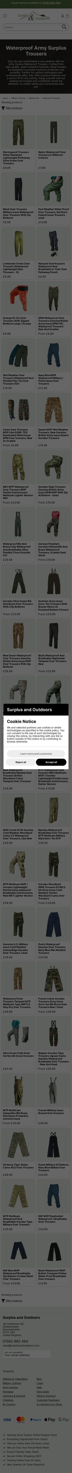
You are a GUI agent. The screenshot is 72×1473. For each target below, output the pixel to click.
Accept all (51, 762)
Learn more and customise (36, 753)
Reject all (21, 762)
